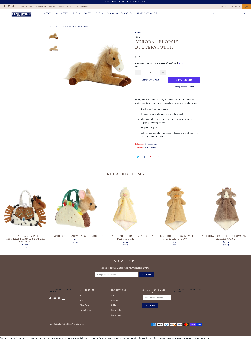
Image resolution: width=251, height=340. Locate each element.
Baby (88, 13)
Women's (62, 13)
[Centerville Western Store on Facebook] (4, 6)
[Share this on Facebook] (144, 157)
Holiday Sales (147, 13)
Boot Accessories (120, 13)
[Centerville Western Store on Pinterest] (8, 6)
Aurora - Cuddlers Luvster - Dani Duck (125, 208)
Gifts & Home (116, 315)
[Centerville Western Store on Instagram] (13, 6)
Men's (47, 13)
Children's (114, 305)
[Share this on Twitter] (138, 157)
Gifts (100, 13)
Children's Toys (151, 144)
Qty (136, 67)
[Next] (129, 66)
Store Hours (40, 6)
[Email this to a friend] (158, 157)
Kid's (76, 13)
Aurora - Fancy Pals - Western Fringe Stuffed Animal (25, 208)
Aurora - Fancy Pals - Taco (75, 208)
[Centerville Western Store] (21, 15)
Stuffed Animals (149, 147)
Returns (52, 6)
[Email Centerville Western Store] (17, 6)
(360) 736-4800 (26, 6)
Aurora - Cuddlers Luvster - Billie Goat (225, 208)
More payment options (184, 87)
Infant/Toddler (116, 310)
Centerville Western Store (62, 324)
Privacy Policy (66, 6)
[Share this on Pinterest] (151, 157)
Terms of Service (83, 6)
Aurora (138, 32)
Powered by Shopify (78, 324)
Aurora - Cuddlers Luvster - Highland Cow (175, 208)
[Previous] (66, 66)
